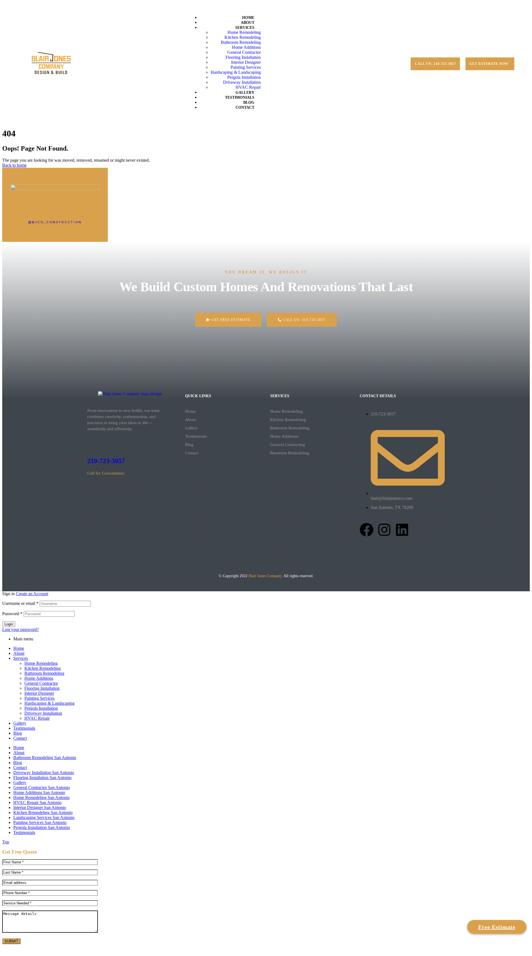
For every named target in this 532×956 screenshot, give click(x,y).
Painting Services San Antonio (39, 822)
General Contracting (287, 444)
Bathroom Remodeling (290, 428)
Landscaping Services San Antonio (44, 817)
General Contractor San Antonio (41, 787)
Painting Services (39, 698)
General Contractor (41, 683)
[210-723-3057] (90, 445)
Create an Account (32, 593)
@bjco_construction (55, 222)
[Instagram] (384, 530)
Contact (191, 453)
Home (190, 411)
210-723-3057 (106, 461)
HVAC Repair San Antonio (37, 802)
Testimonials (196, 436)
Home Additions (284, 436)
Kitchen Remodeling (288, 419)
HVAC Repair (37, 718)
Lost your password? (20, 629)
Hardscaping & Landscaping (49, 703)
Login (8, 624)
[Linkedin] (402, 530)
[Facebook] (367, 530)
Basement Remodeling (289, 453)
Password (12, 613)
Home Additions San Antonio (39, 792)
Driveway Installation (43, 713)
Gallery (191, 428)
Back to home (14, 165)
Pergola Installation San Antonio (41, 827)
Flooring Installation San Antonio (42, 777)
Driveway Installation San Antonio (43, 772)
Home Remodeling (286, 411)
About (190, 419)
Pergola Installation (41, 708)
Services (20, 658)
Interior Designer (39, 693)
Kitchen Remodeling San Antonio (43, 812)
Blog (189, 444)
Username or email (20, 603)
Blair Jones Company (265, 576)
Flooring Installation (42, 688)
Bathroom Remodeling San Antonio (44, 757)
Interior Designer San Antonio (39, 807)
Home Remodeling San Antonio (41, 797)
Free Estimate (496, 924)
